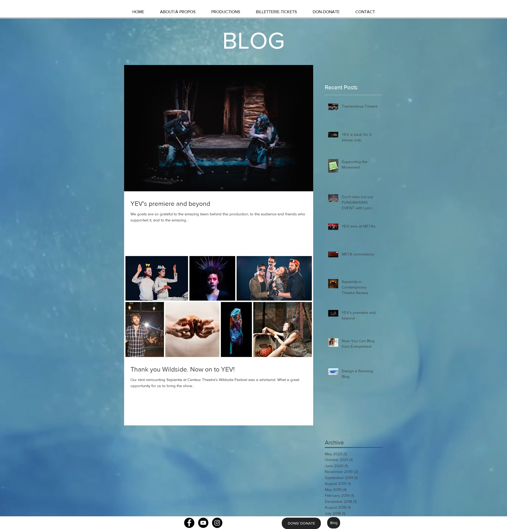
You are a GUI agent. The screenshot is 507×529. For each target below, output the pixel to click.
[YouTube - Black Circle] (203, 523)
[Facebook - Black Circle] (189, 523)
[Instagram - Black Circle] (217, 523)
